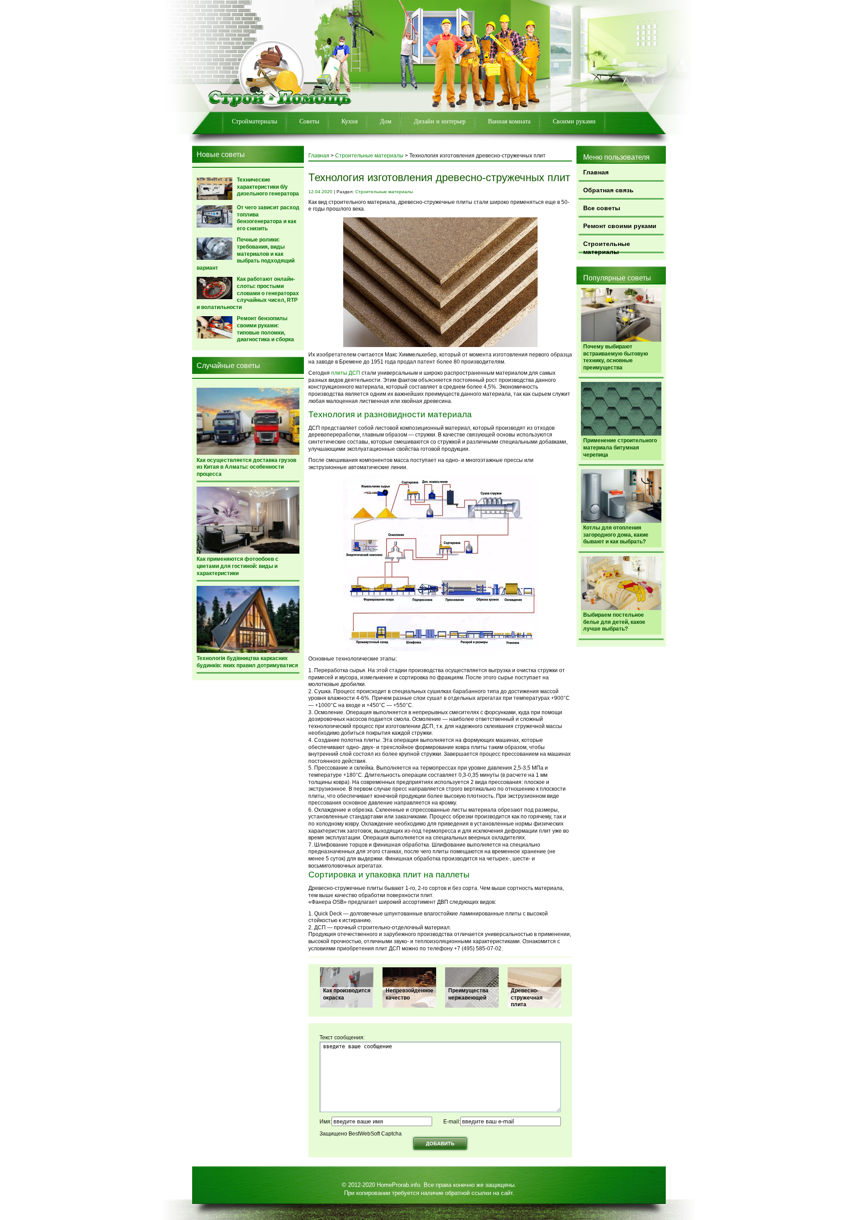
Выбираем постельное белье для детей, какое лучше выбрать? (614, 622)
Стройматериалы (254, 121)
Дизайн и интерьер (440, 121)
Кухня (349, 121)
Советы (309, 121)
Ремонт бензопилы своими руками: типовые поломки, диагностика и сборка (265, 329)
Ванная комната (509, 121)
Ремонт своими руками (619, 225)
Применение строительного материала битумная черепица (620, 447)
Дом (385, 121)
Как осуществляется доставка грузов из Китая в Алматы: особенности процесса (246, 467)
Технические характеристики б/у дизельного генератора (268, 187)
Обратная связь (608, 190)
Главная (596, 172)
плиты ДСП (345, 373)
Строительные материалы (606, 246)
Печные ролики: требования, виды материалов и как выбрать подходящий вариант (245, 254)
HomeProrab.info (398, 1185)
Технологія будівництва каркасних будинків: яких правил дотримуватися (247, 662)
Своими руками (574, 121)
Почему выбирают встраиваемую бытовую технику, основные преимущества (615, 357)
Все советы (601, 208)
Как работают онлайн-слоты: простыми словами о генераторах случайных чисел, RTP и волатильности (248, 293)
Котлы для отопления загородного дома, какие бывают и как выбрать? (615, 535)
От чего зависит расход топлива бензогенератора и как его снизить (268, 218)
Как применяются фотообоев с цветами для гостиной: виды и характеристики (237, 566)
